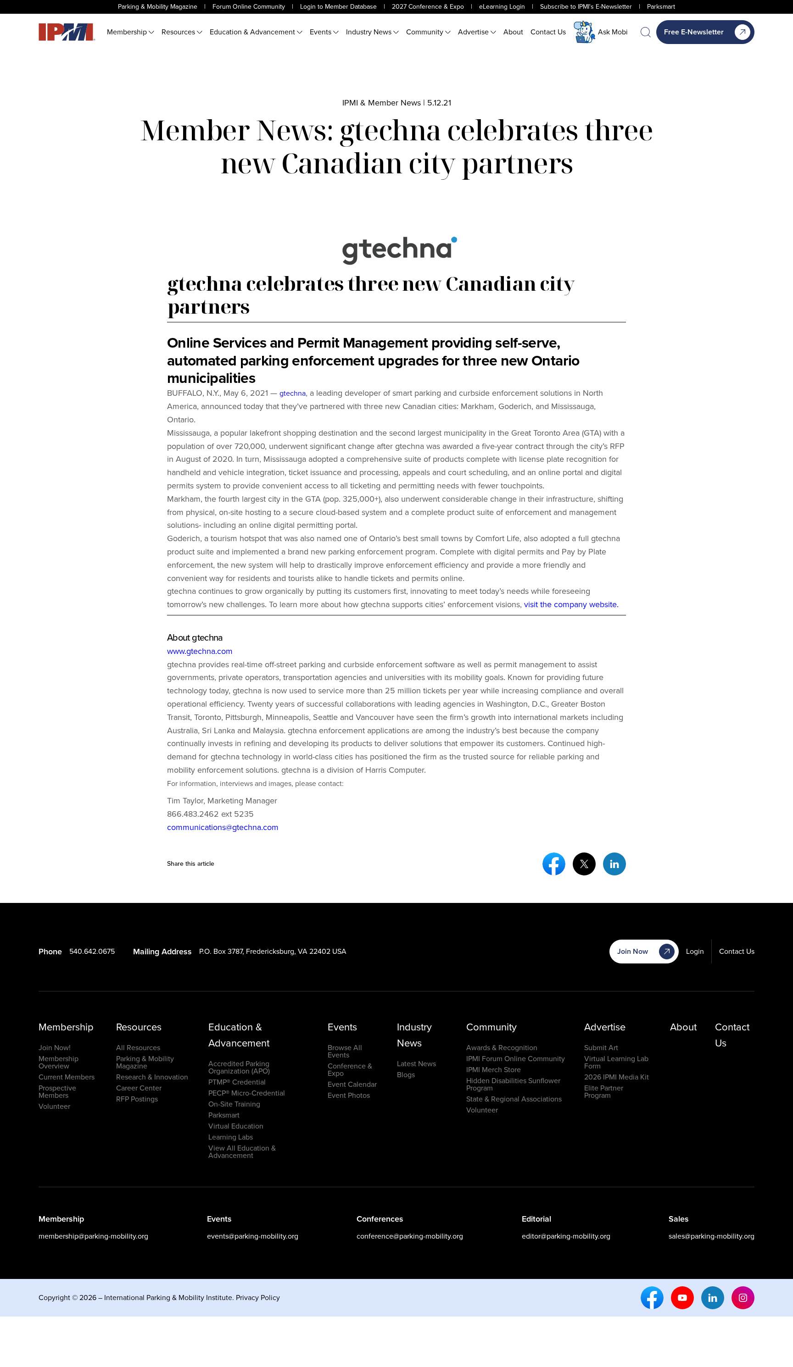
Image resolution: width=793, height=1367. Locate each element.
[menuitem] (130, 32)
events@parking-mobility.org (252, 1236)
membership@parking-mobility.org (93, 1236)
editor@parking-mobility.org (566, 1236)
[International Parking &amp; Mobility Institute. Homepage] (67, 32)
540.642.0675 (92, 951)
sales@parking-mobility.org (711, 1236)
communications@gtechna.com (223, 827)
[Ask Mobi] (584, 32)
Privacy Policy (258, 1297)
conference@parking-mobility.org (410, 1236)
